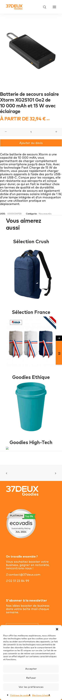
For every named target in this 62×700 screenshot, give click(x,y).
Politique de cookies (20, 695)
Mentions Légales (41, 695)
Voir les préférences (31, 686)
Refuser (31, 677)
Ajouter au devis (31, 143)
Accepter (31, 668)
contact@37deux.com (24, 574)
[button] (57, 629)
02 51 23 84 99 (18, 581)
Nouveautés (45, 213)
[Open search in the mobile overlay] (43, 7)
